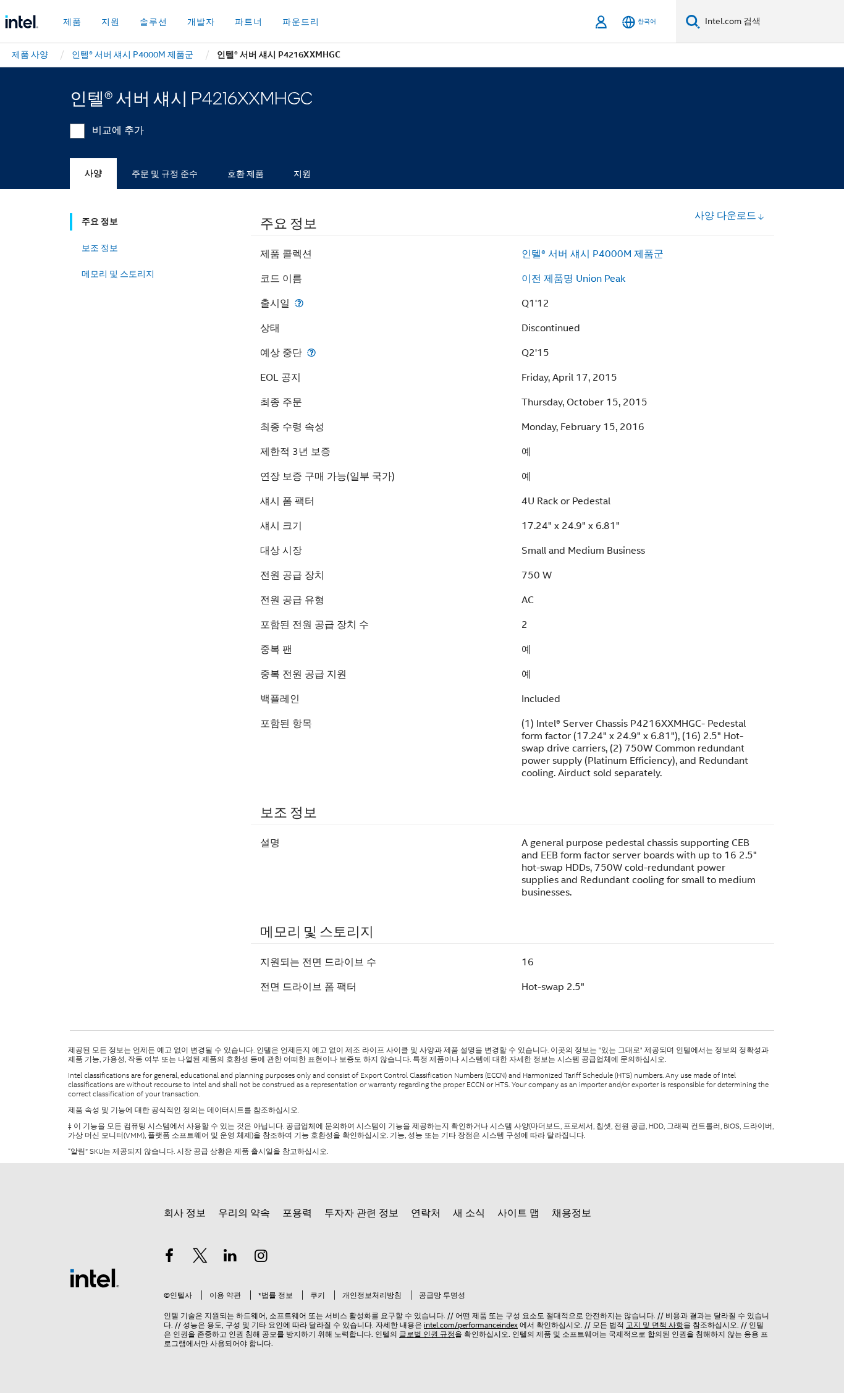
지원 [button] (110, 21)
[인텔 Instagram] (261, 1258)
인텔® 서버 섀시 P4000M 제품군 (592, 254)
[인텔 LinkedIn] (230, 1258)
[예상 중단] (311, 352)
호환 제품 (245, 173)
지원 (302, 173)
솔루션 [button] (153, 21)
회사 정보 (185, 1213)
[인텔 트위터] (200, 1258)
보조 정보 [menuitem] (100, 247)
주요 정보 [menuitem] (100, 221)
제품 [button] (72, 21)
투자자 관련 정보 (361, 1213)
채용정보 (571, 1213)
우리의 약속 (244, 1213)
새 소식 (469, 1213)
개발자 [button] (201, 21)
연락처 (426, 1213)
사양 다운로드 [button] (725, 216)
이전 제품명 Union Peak (573, 279)
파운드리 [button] (300, 21)
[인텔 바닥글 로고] (94, 1277)
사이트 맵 (518, 1213)
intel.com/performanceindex (471, 1324)
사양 (93, 173)
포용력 (297, 1213)
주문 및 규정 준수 (165, 173)
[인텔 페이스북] (169, 1258)
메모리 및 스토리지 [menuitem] (118, 273)
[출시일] (299, 303)
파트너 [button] (249, 21)
